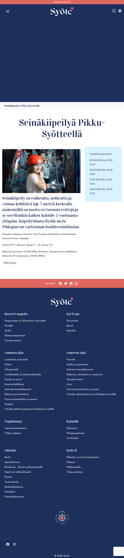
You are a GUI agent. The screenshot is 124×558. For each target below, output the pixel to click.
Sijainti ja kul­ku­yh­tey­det (18, 472)
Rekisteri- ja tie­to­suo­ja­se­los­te (83, 457)
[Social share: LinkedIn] (71, 283)
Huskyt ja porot (13, 379)
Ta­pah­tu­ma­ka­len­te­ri (16, 428)
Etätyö (8, 477)
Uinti (69, 384)
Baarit (70, 326)
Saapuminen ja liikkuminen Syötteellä (25, 321)
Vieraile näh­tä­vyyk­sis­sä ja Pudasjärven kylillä (29, 409)
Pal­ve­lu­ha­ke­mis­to (14, 497)
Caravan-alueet (13, 340)
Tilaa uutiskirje (75, 472)
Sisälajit (9, 404)
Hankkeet (10, 492)
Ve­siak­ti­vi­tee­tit (75, 379)
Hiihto (8, 364)
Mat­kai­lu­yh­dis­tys (14, 487)
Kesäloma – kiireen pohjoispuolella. (24, 467)
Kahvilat (71, 331)
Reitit (8, 457)
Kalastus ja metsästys (17, 394)
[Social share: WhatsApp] (76, 283)
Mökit (8, 331)
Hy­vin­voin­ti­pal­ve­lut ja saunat (21, 399)
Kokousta (72, 428)
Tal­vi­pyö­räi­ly (11, 369)
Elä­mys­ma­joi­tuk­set (15, 335)
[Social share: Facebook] (60, 283)
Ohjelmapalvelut (76, 433)
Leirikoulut (72, 438)
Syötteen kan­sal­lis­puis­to (18, 389)
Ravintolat (72, 321)
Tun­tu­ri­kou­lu (11, 482)
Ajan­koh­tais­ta (12, 462)
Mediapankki (74, 467)
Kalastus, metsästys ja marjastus (85, 374)
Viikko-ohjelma (13, 433)
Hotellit (9, 326)
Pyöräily (71, 359)
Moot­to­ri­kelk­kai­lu (14, 384)
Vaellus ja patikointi (77, 364)
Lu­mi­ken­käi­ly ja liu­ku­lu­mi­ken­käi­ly (23, 374)
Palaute (71, 462)
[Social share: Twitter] (65, 283)
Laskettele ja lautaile (16, 359)
